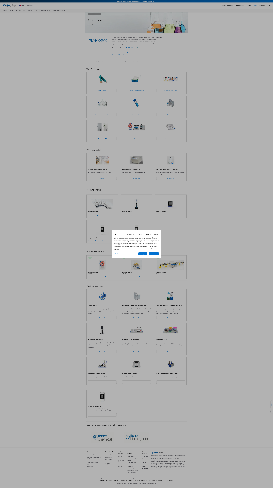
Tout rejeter (143, 254)
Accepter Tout (153, 254)
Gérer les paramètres (119, 253)
